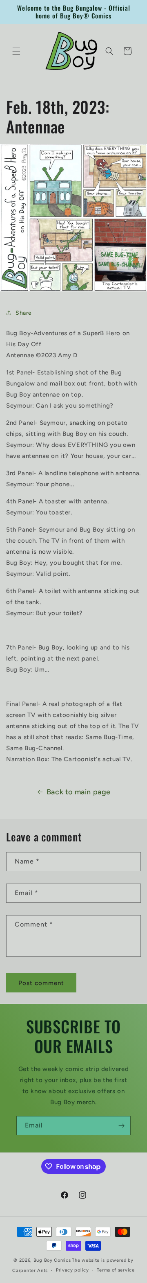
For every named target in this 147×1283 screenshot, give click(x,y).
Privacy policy (72, 1270)
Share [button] (24, 312)
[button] (16, 51)
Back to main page (79, 791)
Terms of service (115, 1270)
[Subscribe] (121, 1125)
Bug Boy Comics (52, 1260)
